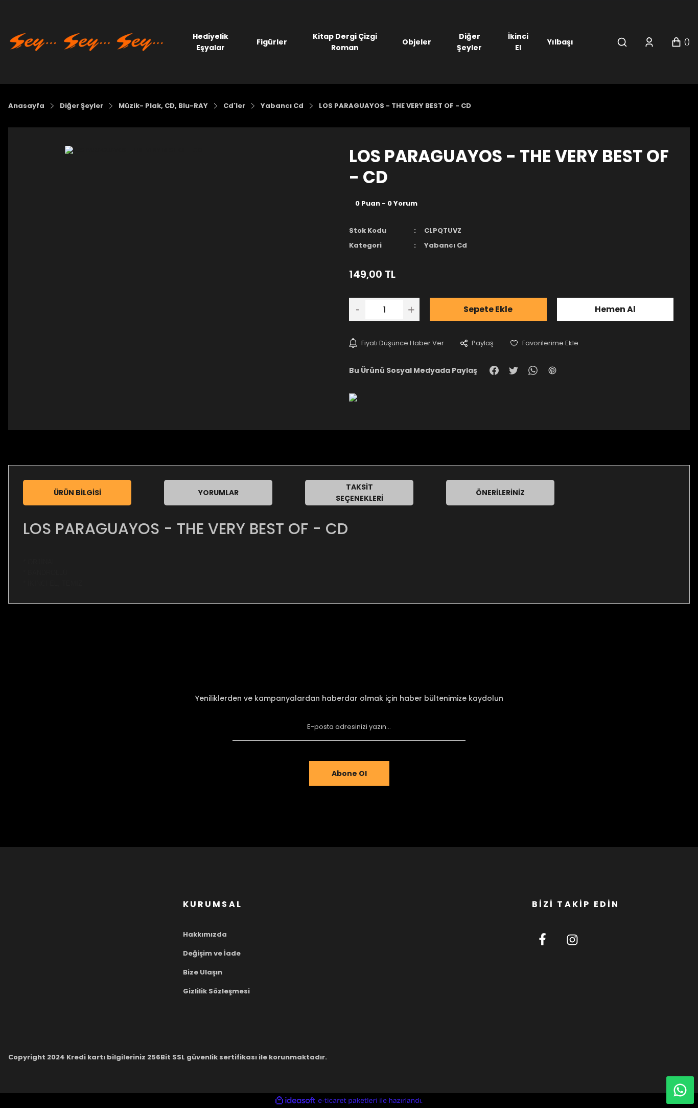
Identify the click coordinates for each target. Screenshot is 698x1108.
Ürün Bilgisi (77, 492)
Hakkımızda (205, 934)
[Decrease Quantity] (357, 309)
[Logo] (86, 41)
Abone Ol (349, 773)
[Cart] (680, 42)
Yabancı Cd (445, 245)
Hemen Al (615, 309)
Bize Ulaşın (202, 972)
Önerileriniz (500, 492)
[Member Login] (649, 42)
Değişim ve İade (212, 953)
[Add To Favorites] (544, 343)
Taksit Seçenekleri (359, 492)
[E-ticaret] (348, 1100)
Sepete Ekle (488, 309)
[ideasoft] (295, 1100)
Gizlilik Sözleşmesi (216, 991)
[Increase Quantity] (411, 309)
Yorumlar (218, 492)
